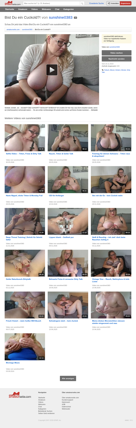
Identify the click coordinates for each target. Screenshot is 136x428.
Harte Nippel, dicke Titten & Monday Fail (24, 195)
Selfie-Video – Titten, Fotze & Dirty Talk (23, 154)
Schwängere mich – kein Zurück (63, 321)
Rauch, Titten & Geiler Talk (61, 154)
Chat (57, 9)
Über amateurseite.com (70, 398)
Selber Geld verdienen (46, 413)
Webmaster (66, 409)
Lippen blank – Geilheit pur (61, 237)
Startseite (9, 9)
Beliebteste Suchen (45, 411)
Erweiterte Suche (96, 3)
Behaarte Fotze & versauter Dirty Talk (66, 279)
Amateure (22, 9)
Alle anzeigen (68, 378)
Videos (34, 9)
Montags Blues (13, 363)
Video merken (116, 53)
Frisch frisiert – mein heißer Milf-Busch (23, 321)
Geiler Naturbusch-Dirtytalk (18, 279)
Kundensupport (67, 400)
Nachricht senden (117, 59)
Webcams (46, 9)
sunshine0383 (61, 17)
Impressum (66, 402)
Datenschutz (66, 407)
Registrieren (125, 3)
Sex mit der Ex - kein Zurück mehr (107, 195)
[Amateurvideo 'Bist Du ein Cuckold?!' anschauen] (52, 69)
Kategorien (68, 9)
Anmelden (115, 3)
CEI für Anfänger (56, 195)
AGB (63, 404)
